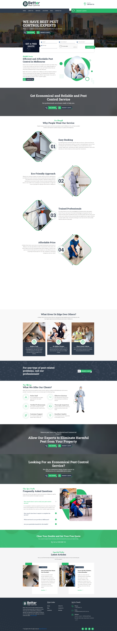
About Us (30, 10)
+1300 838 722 (78, 607)
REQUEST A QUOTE (81, 11)
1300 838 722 (90, 4)
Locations (45, 10)
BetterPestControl (43, 629)
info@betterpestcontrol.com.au (82, 611)
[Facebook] (86, 629)
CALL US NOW (30, 32)
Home (24, 10)
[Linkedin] (92, 629)
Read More (43, 590)
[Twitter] (89, 629)
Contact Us (58, 10)
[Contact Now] (85, 4)
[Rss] (83, 629)
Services (38, 10)
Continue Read (33, 615)
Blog (51, 10)
